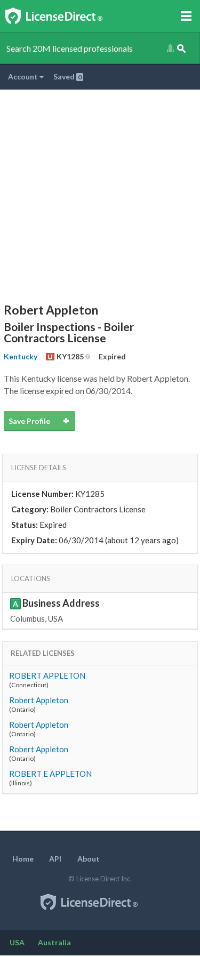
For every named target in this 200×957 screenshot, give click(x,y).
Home (23, 858)
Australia (54, 942)
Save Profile (29, 420)
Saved (67, 76)
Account (23, 76)
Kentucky (20, 356)
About (88, 858)
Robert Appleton (38, 700)
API (55, 858)
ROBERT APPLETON (47, 675)
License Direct (64, 16)
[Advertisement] (100, 195)
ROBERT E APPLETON (50, 773)
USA (17, 942)
